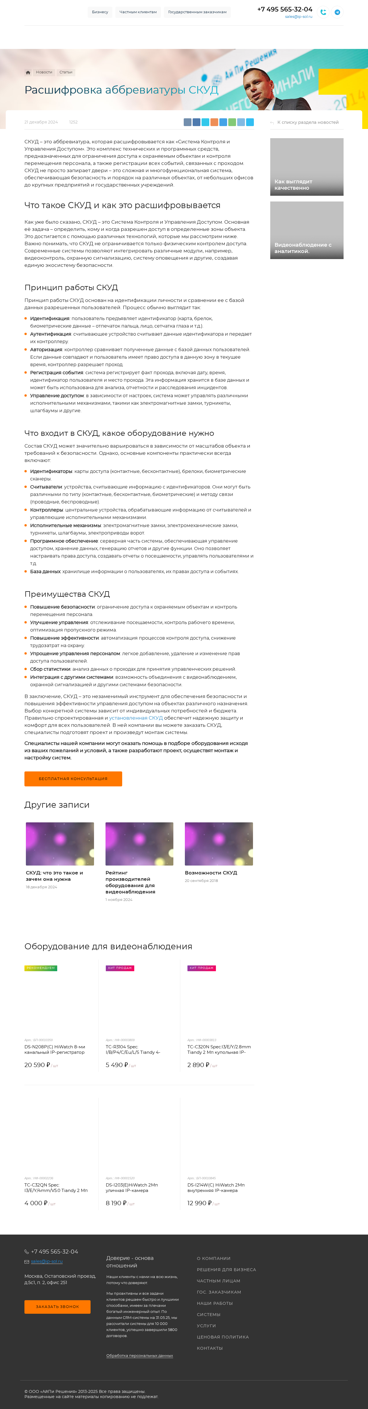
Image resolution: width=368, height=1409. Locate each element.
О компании (214, 1259)
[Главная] (28, 72)
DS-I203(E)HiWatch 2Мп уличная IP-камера (132, 1188)
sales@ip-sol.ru (299, 17)
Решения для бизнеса (226, 1270)
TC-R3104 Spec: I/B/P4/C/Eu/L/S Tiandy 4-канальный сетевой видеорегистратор (133, 1050)
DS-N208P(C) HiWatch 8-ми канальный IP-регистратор (54, 1050)
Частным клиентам (138, 12)
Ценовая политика (223, 1337)
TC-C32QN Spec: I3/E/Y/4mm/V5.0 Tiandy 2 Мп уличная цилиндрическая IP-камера (56, 1188)
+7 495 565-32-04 (285, 9)
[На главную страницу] (50, 12)
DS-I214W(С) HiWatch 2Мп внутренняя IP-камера (216, 1188)
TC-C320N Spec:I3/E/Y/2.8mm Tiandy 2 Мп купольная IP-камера (219, 1050)
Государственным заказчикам (197, 12)
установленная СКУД (136, 718)
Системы (209, 1315)
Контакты (210, 1349)
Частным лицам (218, 1281)
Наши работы (215, 1304)
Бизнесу (100, 12)
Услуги (206, 1326)
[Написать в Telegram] (337, 12)
